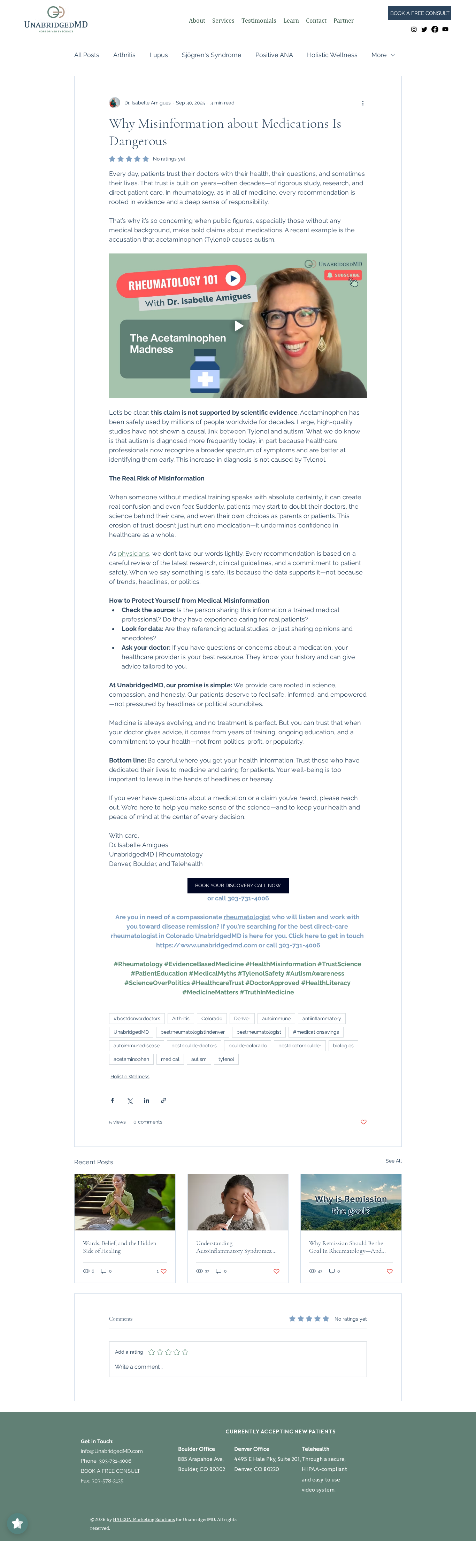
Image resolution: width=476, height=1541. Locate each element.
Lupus (158, 54)
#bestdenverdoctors (137, 1018)
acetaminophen (131, 1059)
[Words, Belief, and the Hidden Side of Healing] (125, 1202)
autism (199, 1059)
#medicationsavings (316, 1032)
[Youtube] (445, 29)
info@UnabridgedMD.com (112, 1451)
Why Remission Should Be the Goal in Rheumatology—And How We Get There (346, 1246)
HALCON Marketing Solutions (144, 1519)
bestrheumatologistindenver (193, 1032)
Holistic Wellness (332, 54)
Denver (242, 1018)
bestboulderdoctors (194, 1045)
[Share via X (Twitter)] (129, 1100)
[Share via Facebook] (112, 1100)
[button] (197, 20)
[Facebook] (434, 29)
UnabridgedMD (131, 1032)
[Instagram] (413, 29)
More (379, 54)
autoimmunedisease (137, 1045)
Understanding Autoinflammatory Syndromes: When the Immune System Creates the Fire (234, 1246)
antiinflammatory (321, 1018)
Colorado (211, 1018)
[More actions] (363, 103)
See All (394, 1161)
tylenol (226, 1059)
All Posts (86, 54)
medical (170, 1059)
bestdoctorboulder (299, 1045)
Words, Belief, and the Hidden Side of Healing (119, 1246)
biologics (343, 1045)
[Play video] (238, 325)
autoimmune (276, 1018)
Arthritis (124, 54)
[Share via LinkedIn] (146, 1100)
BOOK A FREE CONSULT (110, 1471)
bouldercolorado (248, 1045)
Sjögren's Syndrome (211, 54)
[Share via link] (163, 1100)
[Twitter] (424, 29)
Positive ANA (274, 54)
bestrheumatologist (259, 1032)
